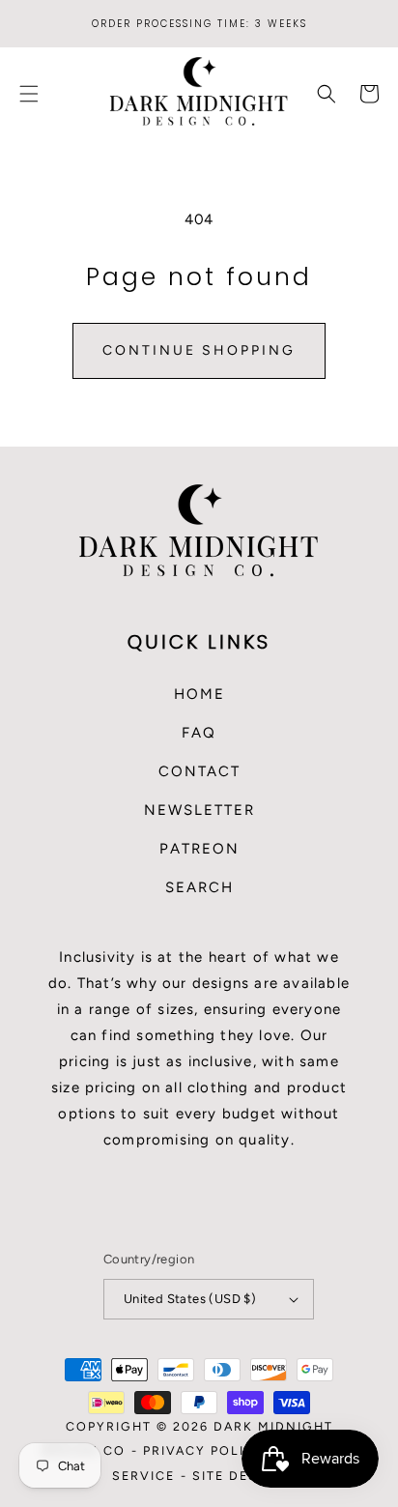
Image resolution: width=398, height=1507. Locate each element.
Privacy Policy (204, 1450)
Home (199, 694)
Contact (199, 771)
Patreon (199, 848)
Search (199, 887)
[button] (29, 93)
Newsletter (199, 810)
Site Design (239, 1475)
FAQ (199, 732)
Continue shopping (199, 350)
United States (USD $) (190, 1298)
